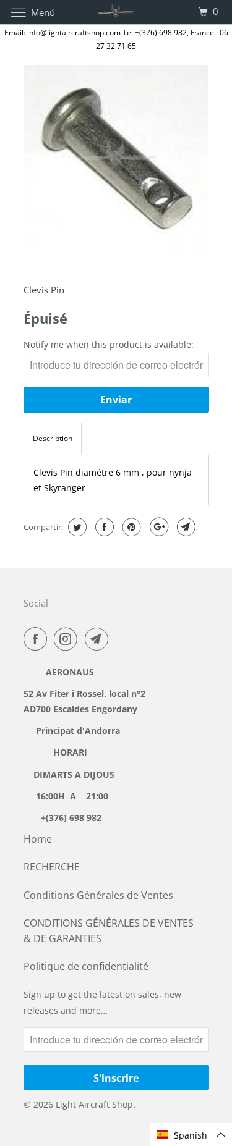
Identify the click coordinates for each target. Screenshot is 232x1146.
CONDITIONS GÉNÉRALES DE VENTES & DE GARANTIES (109, 930)
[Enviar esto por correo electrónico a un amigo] (184, 527)
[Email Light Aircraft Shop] (99, 639)
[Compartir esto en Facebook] (103, 527)
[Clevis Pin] (116, 157)
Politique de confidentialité (86, 966)
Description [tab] (52, 438)
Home (38, 839)
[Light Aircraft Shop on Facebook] (38, 639)
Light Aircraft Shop (94, 1104)
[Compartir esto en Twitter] (76, 527)
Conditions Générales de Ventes (98, 895)
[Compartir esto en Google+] (157, 527)
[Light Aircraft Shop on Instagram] (68, 639)
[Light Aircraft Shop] (116, 12)
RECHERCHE (52, 867)
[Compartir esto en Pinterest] (130, 527)
